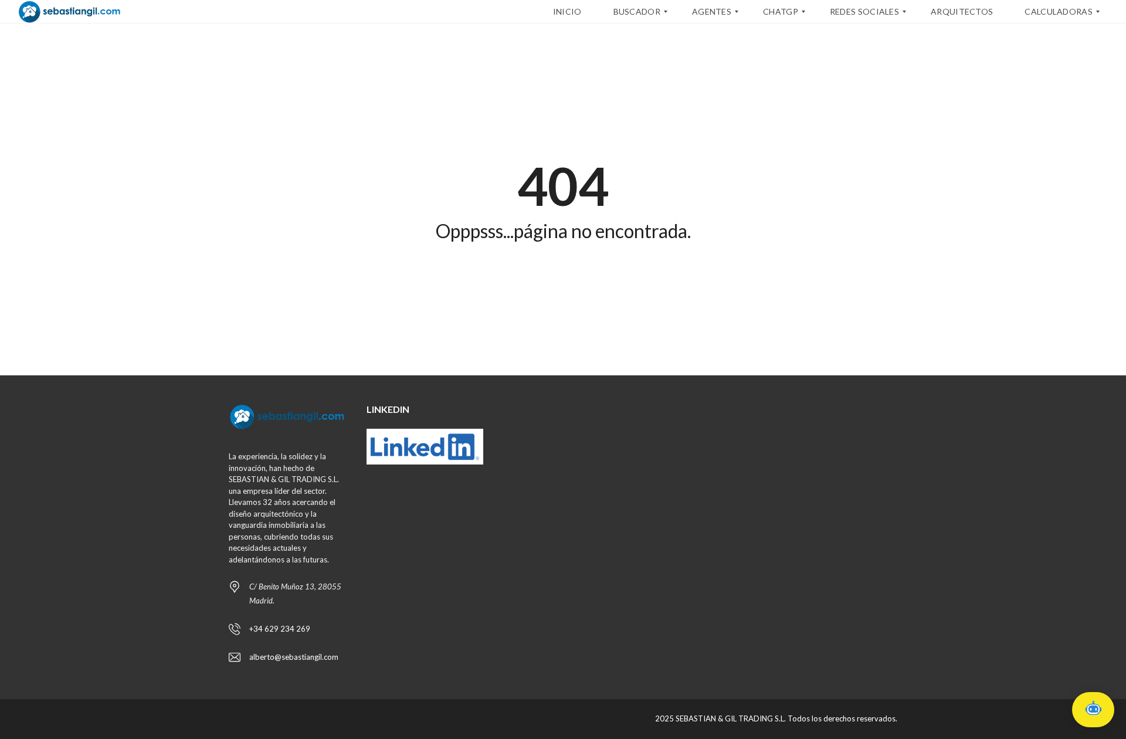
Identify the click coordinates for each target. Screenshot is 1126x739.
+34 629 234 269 (279, 628)
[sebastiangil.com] (69, 11)
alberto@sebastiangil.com (293, 657)
